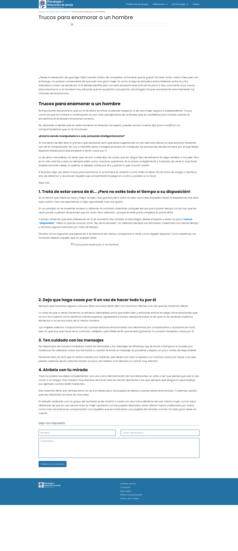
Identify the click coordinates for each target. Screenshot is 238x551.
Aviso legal (125, 491)
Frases (196, 4)
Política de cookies (129, 498)
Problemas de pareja (137, 4)
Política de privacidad (131, 494)
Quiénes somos (128, 483)
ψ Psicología (178, 4)
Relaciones (159, 4)
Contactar (125, 487)
